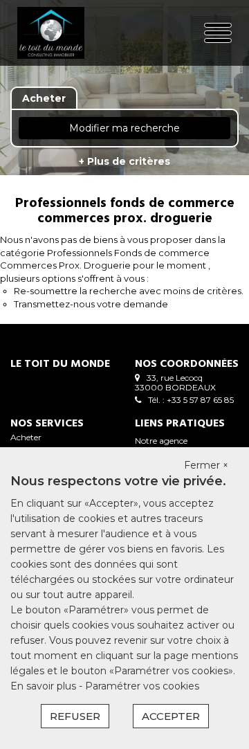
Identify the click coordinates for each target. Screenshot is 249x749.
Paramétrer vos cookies (142, 686)
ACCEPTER (171, 716)
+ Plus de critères (124, 161)
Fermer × (206, 465)
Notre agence (161, 440)
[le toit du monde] (54, 33)
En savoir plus (44, 686)
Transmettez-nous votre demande (91, 303)
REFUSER (75, 716)
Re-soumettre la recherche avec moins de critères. (128, 290)
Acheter (26, 437)
